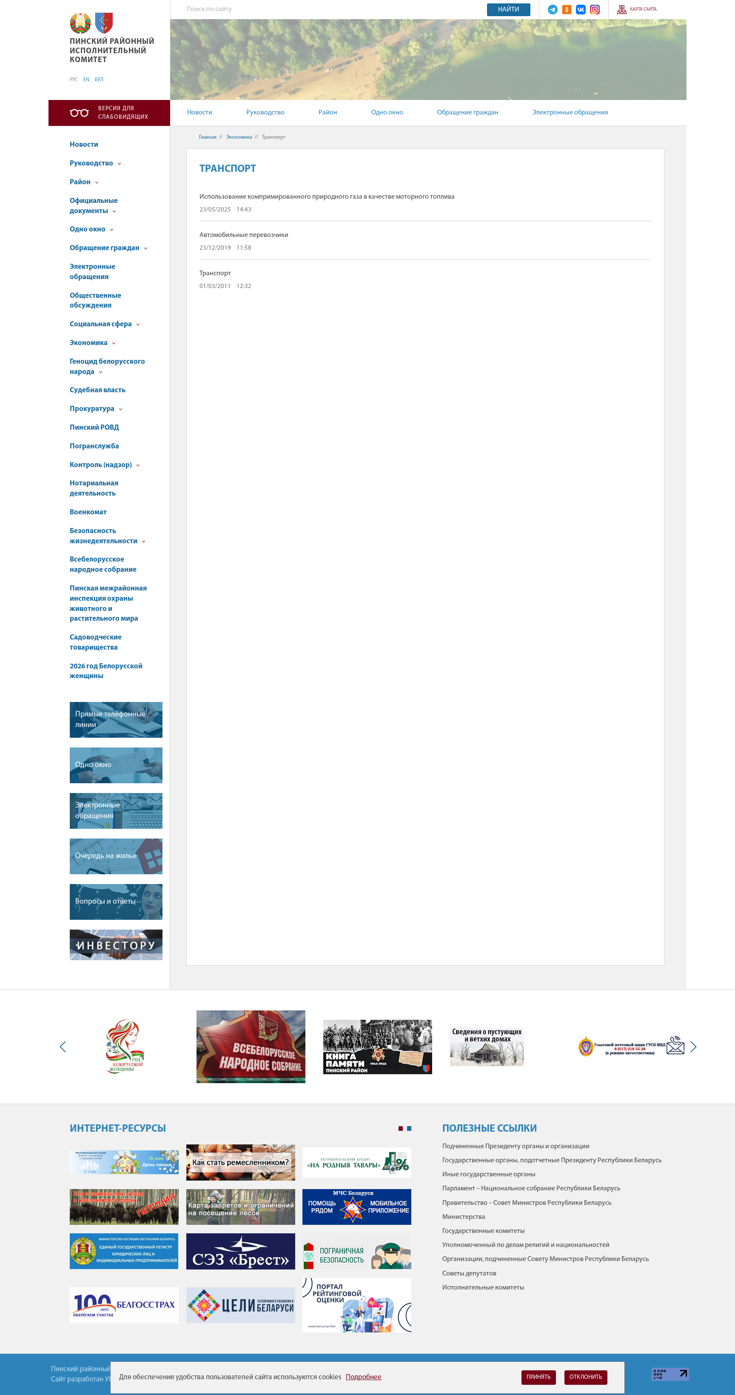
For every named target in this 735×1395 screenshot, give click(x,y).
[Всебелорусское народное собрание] (251, 1046)
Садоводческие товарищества (96, 642)
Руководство (265, 112)
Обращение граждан (468, 112)
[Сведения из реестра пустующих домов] (487, 1046)
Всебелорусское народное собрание (103, 564)
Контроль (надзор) (101, 465)
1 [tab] (401, 1129)
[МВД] (632, 1047)
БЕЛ (99, 80)
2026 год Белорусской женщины (106, 671)
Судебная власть (97, 390)
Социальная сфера (101, 324)
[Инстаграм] (595, 9)
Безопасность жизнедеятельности (104, 536)
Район (328, 112)
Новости (199, 112)
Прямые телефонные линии (110, 720)
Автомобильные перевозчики (243, 235)
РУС (74, 80)
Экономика (89, 343)
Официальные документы (94, 206)
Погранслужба (94, 446)
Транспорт (215, 273)
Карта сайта (643, 9)
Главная (208, 137)
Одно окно (387, 112)
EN (86, 80)
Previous (65, 1047)
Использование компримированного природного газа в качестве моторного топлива (327, 197)
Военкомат (88, 512)
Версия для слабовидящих (123, 113)
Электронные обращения (570, 112)
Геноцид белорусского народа (107, 367)
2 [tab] (409, 1129)
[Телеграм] (553, 9)
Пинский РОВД (94, 427)
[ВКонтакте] (581, 9)
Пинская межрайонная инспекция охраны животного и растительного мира (108, 603)
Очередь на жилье (106, 856)
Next (692, 1047)
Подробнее (364, 1377)
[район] (104, 23)
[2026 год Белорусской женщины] (124, 1046)
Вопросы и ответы (105, 902)
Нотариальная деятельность (94, 488)
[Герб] (80, 23)
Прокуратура (93, 409)
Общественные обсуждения (95, 301)
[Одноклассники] (567, 9)
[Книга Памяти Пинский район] (377, 1047)
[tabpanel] (240, 1242)
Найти (508, 9)
